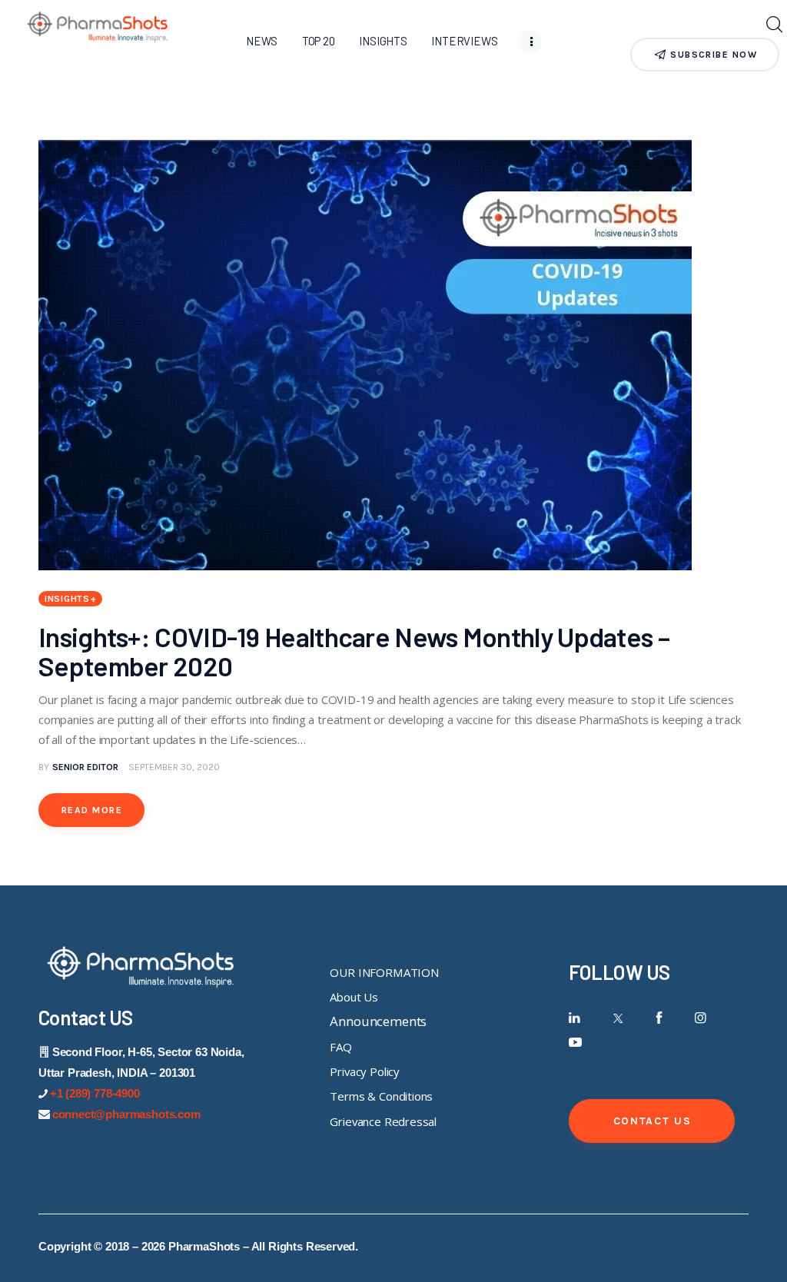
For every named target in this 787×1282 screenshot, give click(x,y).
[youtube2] (575, 1042)
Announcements (378, 1021)
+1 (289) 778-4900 (95, 1093)
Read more (91, 810)
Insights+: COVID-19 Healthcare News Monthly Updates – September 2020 (353, 651)
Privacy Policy (365, 1071)
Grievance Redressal (383, 1121)
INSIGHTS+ (70, 598)
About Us (354, 997)
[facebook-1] (659, 1018)
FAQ (341, 1046)
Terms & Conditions (381, 1096)
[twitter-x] (616, 1018)
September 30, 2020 (174, 767)
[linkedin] (575, 1018)
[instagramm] (700, 1018)
